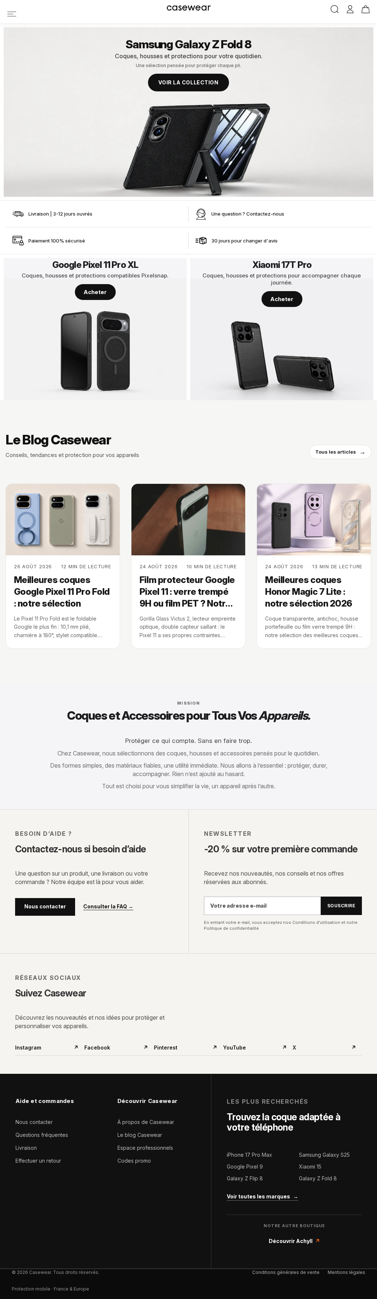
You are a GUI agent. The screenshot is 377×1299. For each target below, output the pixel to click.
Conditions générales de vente (286, 1272)
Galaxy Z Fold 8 (318, 1178)
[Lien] (11, 14)
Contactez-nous (265, 214)
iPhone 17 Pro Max (249, 1155)
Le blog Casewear (139, 1135)
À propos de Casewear (145, 1122)
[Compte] (350, 9)
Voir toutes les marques (262, 1196)
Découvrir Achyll (294, 1241)
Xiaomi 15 (310, 1166)
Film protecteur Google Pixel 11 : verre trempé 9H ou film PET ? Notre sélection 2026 (187, 592)
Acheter (95, 292)
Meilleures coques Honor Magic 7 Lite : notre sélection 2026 (308, 592)
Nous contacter (45, 906)
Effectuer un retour (38, 1160)
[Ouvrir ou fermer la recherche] (335, 9)
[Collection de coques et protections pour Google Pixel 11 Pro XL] (95, 329)
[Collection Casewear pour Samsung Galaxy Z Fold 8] (188, 112)
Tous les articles (340, 451)
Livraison (26, 1148)
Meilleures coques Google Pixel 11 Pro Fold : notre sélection (62, 592)
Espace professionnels (145, 1148)
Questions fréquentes (41, 1135)
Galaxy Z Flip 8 (245, 1178)
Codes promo (134, 1160)
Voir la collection (188, 82)
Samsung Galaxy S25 (324, 1155)
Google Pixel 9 (245, 1166)
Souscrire (341, 905)
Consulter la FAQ (108, 906)
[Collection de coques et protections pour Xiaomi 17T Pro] (281, 329)
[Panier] (366, 9)
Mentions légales (346, 1272)
